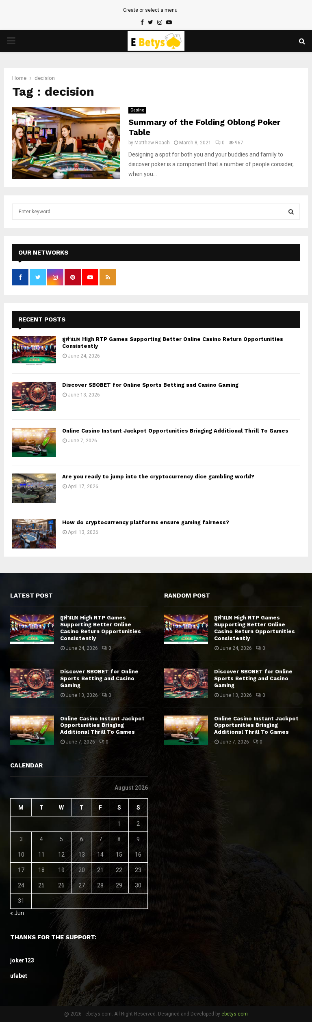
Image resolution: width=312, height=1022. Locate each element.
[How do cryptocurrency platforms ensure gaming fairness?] (34, 533)
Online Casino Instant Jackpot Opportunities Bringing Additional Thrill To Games (175, 431)
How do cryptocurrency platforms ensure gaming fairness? (145, 522)
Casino (137, 110)
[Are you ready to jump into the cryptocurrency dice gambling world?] (34, 488)
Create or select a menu (150, 10)
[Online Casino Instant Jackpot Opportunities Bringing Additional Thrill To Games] (34, 442)
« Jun (17, 913)
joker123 (22, 960)
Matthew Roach (152, 143)
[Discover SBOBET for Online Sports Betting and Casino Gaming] (34, 396)
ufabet (18, 976)
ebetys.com (234, 1014)
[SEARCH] (291, 212)
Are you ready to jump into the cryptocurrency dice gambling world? (158, 477)
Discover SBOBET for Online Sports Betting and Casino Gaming (150, 385)
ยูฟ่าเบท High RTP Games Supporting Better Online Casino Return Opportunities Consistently (100, 628)
